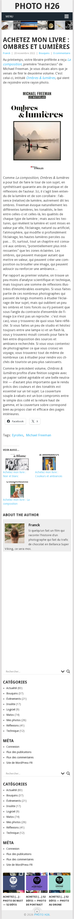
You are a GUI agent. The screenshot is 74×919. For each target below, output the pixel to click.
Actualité (11, 688)
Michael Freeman (38, 435)
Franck (6, 53)
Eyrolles (17, 435)
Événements (13, 698)
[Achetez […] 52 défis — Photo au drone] (59, 883)
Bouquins (44, 53)
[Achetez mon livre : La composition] (17, 489)
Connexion (12, 746)
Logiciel (10, 709)
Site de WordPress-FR (19, 762)
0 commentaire (61, 53)
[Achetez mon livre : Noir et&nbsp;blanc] (17, 462)
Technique (12, 730)
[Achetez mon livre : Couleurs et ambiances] (49, 462)
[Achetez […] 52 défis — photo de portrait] (37, 883)
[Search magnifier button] (68, 671)
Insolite (10, 704)
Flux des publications (18, 752)
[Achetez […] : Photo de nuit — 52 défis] (13, 883)
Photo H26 (37, 6)
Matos (10, 714)
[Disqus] (37, 611)
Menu (9, 16)
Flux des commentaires (20, 757)
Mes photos (13, 720)
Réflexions (12, 725)
